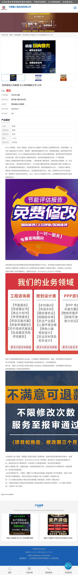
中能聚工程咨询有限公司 (35, 555)
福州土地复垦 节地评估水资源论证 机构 (20, 538)
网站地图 (55, 558)
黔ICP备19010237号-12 (46, 552)
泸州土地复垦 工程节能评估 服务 (58, 538)
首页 (11, 35)
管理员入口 (47, 558)
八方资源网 (32, 558)
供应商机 (17, 35)
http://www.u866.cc (7, 494)
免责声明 (40, 558)
